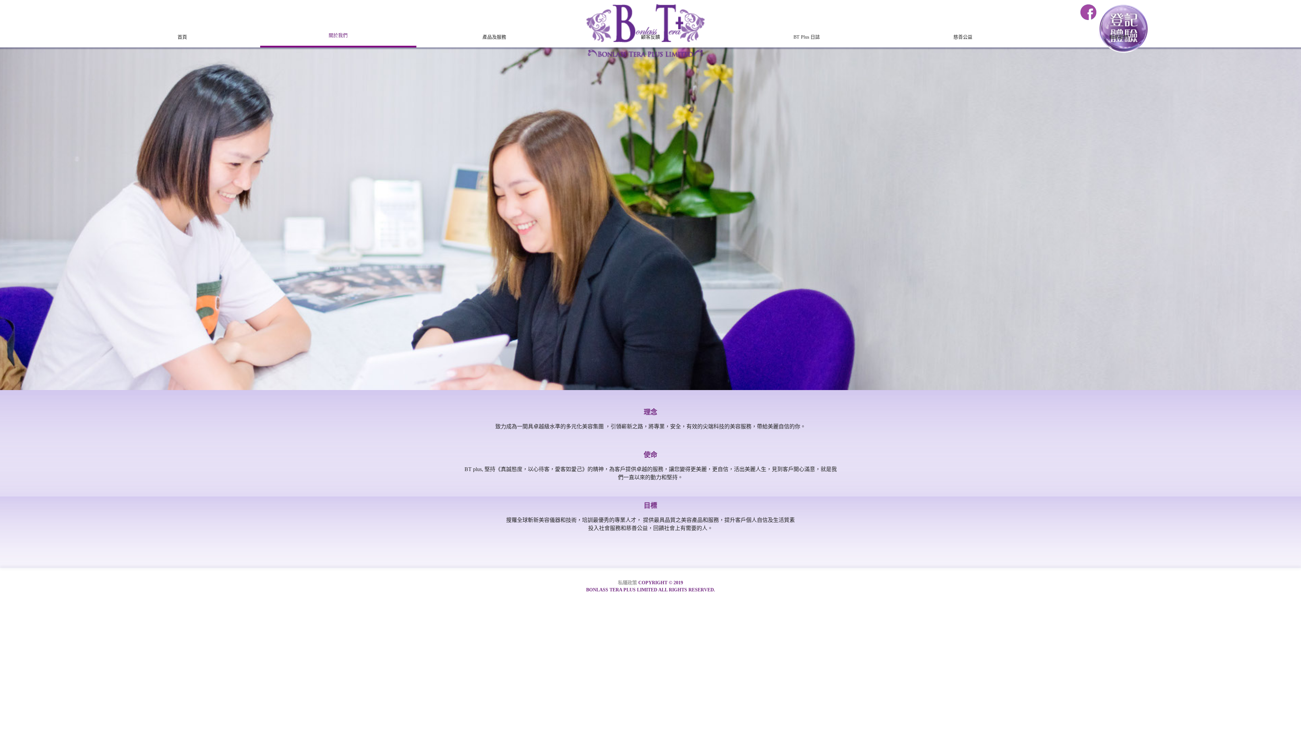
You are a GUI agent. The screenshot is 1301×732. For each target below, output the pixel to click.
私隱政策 (627, 582)
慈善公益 (962, 37)
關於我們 (338, 35)
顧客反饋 (650, 37)
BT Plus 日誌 (806, 37)
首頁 (182, 37)
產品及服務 (494, 37)
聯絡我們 (1118, 37)
